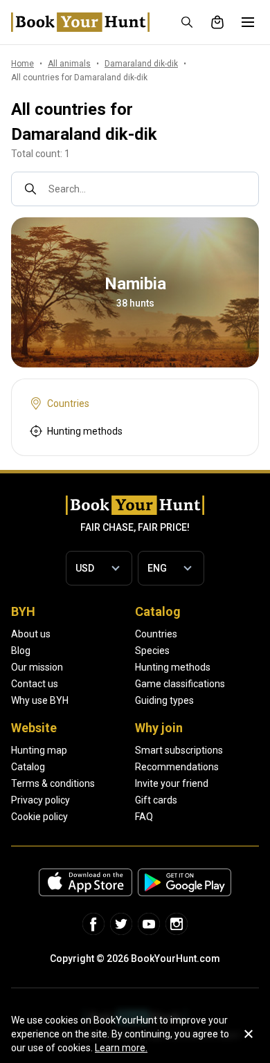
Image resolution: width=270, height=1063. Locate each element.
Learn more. (121, 1047)
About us (31, 633)
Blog (20, 650)
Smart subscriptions (179, 750)
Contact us (34, 683)
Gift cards (156, 800)
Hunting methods (172, 667)
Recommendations (177, 766)
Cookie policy (39, 816)
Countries (156, 633)
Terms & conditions (53, 783)
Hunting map (39, 750)
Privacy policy (40, 800)
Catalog (28, 766)
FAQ (144, 816)
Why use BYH (40, 700)
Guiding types (164, 700)
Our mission (37, 667)
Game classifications (180, 683)
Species (152, 650)
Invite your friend (171, 783)
